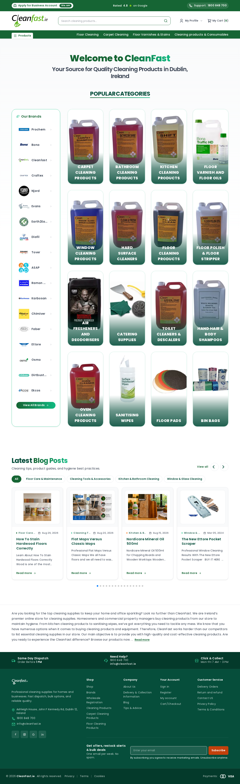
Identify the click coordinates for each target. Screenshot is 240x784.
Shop (89, 687)
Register (165, 692)
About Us (129, 687)
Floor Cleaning (88, 35)
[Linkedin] (42, 734)
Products (24, 35)
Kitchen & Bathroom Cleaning (138, 479)
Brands (91, 692)
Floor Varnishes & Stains (151, 35)
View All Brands (34, 405)
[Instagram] (24, 734)
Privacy (69, 776)
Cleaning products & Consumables (201, 35)
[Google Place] (33, 734)
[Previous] (214, 467)
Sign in (164, 687)
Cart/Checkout (170, 704)
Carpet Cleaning (116, 35)
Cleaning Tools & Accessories (90, 479)
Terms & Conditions (211, 709)
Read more (142, 640)
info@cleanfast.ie (29, 724)
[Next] (224, 467)
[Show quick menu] (232, 779)
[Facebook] (15, 734)
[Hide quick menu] (166, 770)
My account (168, 698)
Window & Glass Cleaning (184, 479)
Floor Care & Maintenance (44, 479)
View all (202, 467)
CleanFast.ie (25, 776)
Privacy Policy (206, 704)
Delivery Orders (207, 687)
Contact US (205, 698)
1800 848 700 (26, 718)
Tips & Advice (132, 708)
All (16, 479)
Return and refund (209, 692)
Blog (126, 702)
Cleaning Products (98, 708)
